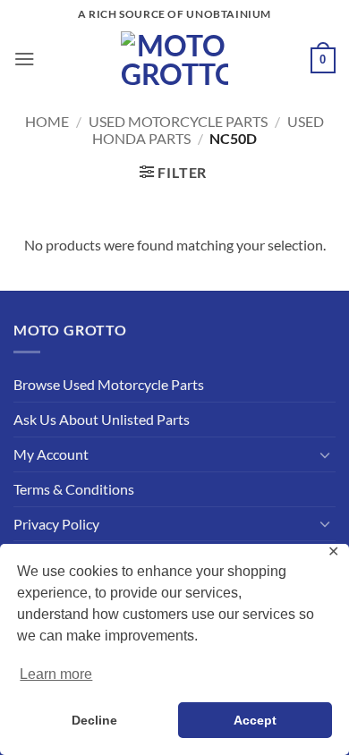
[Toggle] (325, 455)
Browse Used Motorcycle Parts (108, 384)
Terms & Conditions (73, 488)
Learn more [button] (56, 674)
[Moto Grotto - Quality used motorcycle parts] (175, 59)
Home (47, 121)
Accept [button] (255, 720)
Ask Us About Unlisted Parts (101, 419)
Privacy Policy (56, 523)
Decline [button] (94, 720)
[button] (24, 59)
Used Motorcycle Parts (178, 121)
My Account (51, 453)
